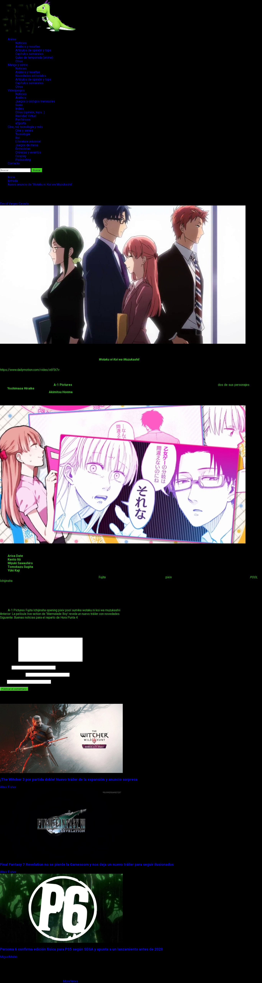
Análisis (20, 97)
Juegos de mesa (26, 145)
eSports (20, 123)
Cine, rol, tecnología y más (25, 127)
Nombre (5, 667)
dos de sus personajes (233, 385)
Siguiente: (39, 617)
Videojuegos (16, 90)
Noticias (20, 43)
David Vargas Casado (15, 203)
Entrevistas (22, 149)
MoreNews (70, 981)
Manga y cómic (18, 65)
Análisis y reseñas (27, 46)
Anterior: (59, 614)
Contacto (14, 163)
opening (52, 610)
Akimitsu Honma (61, 392)
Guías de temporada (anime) (34, 57)
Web (3, 681)
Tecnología (22, 134)
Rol (17, 138)
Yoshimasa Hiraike (20, 388)
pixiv (169, 577)
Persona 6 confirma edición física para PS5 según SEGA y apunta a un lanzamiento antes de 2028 (81, 949)
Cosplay (20, 156)
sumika (77, 610)
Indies (19, 108)
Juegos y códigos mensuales (35, 101)
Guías (19, 105)
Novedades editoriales (30, 76)
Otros (19, 61)
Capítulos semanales (29, 54)
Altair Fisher (8, 787)
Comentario (8, 661)
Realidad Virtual (25, 116)
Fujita (102, 577)
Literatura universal (28, 141)
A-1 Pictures (16, 610)
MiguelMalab (9, 957)
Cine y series (24, 130)
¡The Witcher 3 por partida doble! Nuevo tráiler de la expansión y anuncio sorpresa (68, 779)
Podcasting (23, 159)
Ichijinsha (6, 581)
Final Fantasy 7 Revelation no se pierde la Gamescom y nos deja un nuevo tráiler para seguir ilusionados (87, 864)
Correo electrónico (12, 674)
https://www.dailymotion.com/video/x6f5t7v (29, 370)
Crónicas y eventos (28, 152)
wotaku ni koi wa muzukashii (101, 610)
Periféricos (22, 119)
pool (68, 610)
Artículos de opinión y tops (33, 50)
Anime (12, 39)
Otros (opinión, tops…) (30, 112)
